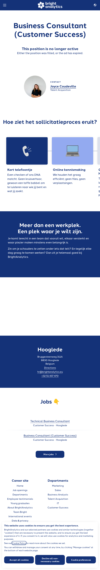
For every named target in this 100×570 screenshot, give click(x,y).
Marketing (58, 485)
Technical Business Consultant (50, 421)
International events (20, 516)
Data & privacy (20, 520)
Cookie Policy (19, 543)
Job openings (20, 490)
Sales (58, 490)
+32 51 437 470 (50, 375)
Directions (50, 367)
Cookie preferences (81, 559)
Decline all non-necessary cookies (50, 560)
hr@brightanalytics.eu (50, 371)
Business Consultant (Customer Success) (50, 435)
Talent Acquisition (58, 498)
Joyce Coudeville (63, 86)
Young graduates (20, 503)
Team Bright (20, 511)
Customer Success (58, 507)
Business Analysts (58, 494)
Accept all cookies (19, 559)
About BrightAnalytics (20, 507)
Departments (20, 494)
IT (58, 503)
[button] (95, 5)
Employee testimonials (20, 498)
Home (20, 485)
